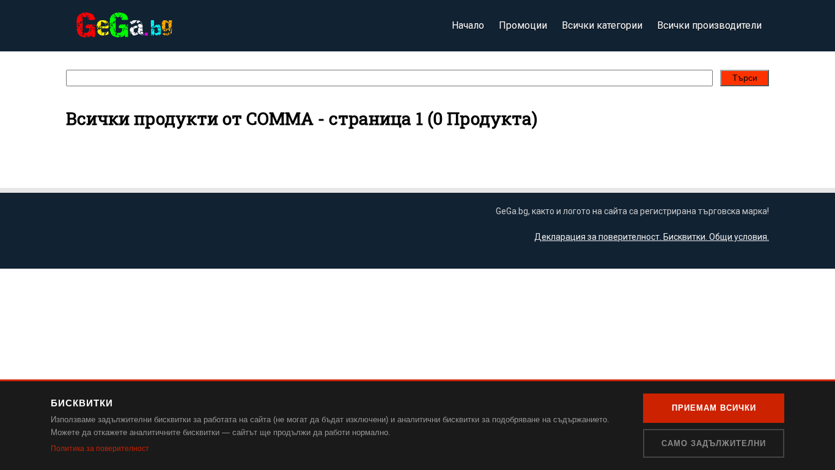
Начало (468, 25)
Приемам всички (714, 407)
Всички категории (602, 25)
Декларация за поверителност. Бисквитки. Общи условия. (651, 237)
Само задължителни (713, 443)
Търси (744, 78)
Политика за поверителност (100, 448)
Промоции (523, 25)
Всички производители (709, 25)
